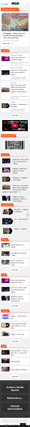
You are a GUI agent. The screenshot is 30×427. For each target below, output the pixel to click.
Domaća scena (14, 55)
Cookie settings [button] (14, 424)
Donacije (15, 390)
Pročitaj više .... (7, 43)
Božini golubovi (15, 361)
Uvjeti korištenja (15, 408)
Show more (15, 115)
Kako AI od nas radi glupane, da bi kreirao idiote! (17, 263)
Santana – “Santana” (20, 229)
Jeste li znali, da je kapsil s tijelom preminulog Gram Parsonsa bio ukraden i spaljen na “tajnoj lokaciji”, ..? (19, 89)
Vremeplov (13, 102)
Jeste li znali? (13, 83)
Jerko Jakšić (7, 40)
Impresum (15, 405)
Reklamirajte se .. (15, 397)
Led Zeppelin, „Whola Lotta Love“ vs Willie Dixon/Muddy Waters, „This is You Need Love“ (14, 35)
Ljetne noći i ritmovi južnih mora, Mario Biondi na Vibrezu (19, 72)
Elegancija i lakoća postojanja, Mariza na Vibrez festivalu (19, 199)
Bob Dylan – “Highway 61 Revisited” (21, 210)
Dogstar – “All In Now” (18, 334)
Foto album (20, 55)
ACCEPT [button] (23, 424)
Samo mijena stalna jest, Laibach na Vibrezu (18, 58)
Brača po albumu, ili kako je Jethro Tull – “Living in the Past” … (19, 353)
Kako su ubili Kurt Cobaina (19, 370)
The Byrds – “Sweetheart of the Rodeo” (20, 179)
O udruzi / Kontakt (15, 387)
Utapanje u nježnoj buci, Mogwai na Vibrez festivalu (20, 171)
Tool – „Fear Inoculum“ (21, 219)
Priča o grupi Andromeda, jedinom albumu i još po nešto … (19, 326)
